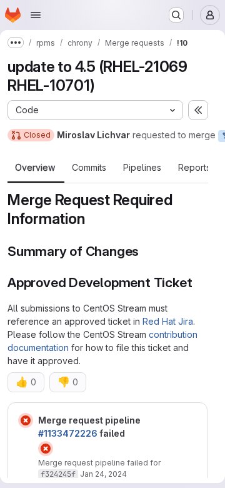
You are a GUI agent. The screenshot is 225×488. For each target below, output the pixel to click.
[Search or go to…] (176, 15)
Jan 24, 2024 (103, 474)
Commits (89, 168)
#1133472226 (68, 433)
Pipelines (142, 168)
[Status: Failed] (25, 420)
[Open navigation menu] (36, 15)
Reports (194, 168)
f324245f (58, 474)
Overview (35, 168)
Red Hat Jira (167, 321)
